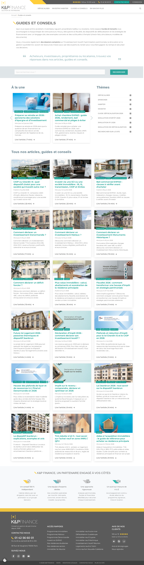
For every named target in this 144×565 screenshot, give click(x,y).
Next (91, 118)
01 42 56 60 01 (106, 2)
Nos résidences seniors (56, 546)
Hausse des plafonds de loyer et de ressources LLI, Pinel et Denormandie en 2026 (29, 388)
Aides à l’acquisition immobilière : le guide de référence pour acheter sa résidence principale (113, 438)
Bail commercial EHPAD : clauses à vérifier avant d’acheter (109, 184)
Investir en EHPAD (54, 540)
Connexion (137, 2)
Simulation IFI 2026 (106, 122)
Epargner (102, 100)
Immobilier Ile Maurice (56, 549)
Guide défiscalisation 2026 (110, 113)
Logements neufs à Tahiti (86, 546)
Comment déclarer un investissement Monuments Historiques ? (110, 235)
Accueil (14, 15)
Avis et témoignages (120, 546)
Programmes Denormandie (58, 537)
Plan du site (100, 563)
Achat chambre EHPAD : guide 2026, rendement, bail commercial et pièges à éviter (31, 118)
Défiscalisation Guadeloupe (87, 534)
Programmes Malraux (55, 534)
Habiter (101, 104)
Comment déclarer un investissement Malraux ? (68, 233)
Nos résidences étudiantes (57, 543)
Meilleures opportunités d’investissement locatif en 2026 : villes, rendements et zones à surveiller (69, 119)
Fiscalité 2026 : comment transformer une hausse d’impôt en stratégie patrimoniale (113, 285)
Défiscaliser (104, 95)
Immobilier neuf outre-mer (86, 531)
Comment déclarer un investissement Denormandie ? (29, 233)
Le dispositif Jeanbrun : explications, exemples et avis (28, 437)
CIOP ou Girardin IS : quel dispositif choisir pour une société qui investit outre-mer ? (29, 184)
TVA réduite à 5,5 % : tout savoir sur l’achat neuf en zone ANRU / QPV (71, 438)
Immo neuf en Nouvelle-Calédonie (89, 549)
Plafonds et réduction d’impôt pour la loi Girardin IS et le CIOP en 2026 (112, 335)
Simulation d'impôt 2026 (109, 118)
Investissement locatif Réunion (88, 543)
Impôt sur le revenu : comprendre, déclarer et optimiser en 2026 (67, 388)
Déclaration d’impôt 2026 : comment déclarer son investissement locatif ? (68, 335)
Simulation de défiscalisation (112, 127)
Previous (11, 118)
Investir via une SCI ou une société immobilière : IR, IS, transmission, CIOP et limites (70, 184)
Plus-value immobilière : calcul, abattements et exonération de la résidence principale (71, 285)
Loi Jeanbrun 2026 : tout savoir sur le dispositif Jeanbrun (112, 386)
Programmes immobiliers (57, 531)
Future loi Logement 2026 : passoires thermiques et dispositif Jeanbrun (27, 335)
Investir (102, 109)
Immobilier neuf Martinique (87, 540)
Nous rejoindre (117, 549)
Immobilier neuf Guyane (85, 537)
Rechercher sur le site (109, 132)
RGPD (58, 563)
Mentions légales (70, 563)
